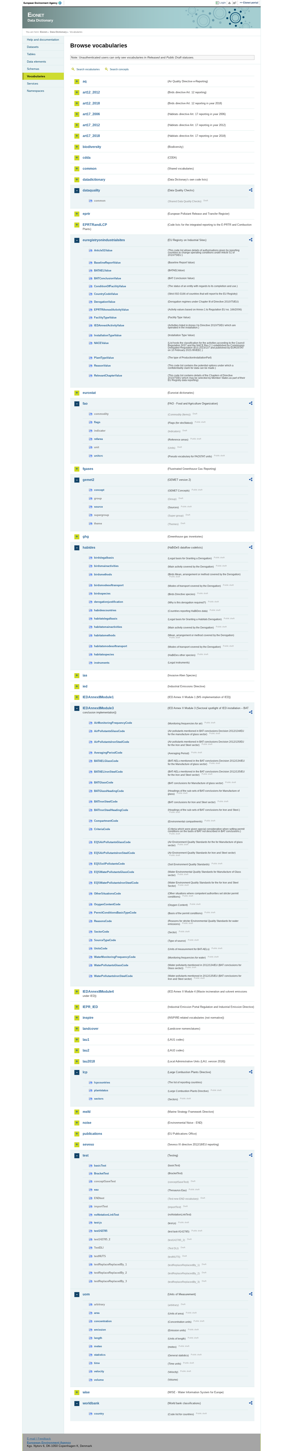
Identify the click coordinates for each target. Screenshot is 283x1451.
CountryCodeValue (106, 293)
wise (86, 1392)
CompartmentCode (106, 820)
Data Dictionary (58, 32)
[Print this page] (230, 3)
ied (85, 686)
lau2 (86, 1050)
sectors (98, 1098)
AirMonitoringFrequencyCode (113, 722)
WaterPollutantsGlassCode (111, 965)
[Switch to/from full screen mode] (235, 3)
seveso (88, 1144)
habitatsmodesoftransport (110, 646)
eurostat (89, 393)
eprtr (86, 213)
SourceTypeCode (105, 940)
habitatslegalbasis (105, 618)
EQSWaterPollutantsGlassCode (114, 872)
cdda (87, 157)
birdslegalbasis (104, 557)
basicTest (100, 1165)
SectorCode (101, 931)
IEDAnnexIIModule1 (98, 697)
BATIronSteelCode (105, 801)
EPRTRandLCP (95, 224)
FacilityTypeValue (105, 317)
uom (86, 1294)
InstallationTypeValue (107, 335)
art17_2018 (91, 136)
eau (96, 1189)
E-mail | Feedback (39, 1438)
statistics (99, 1354)
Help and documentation (43, 39)
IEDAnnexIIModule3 (98, 708)
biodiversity (92, 147)
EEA (44, 3)
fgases (88, 469)
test (85, 1155)
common (90, 168)
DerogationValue (104, 301)
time (97, 1363)
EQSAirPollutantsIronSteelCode (114, 852)
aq (85, 81)
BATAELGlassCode (106, 760)
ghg (86, 536)
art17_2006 (91, 114)
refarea (98, 439)
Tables (31, 54)
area (96, 1312)
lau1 (86, 1039)
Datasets (33, 46)
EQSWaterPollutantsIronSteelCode (116, 882)
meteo (98, 1346)
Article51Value (103, 250)
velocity (99, 1371)
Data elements (36, 61)
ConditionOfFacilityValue (110, 286)
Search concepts (119, 69)
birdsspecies (102, 593)
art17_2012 (91, 125)
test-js (98, 1222)
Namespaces (35, 90)
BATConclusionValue (107, 278)
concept (99, 489)
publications (92, 1133)
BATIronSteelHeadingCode (111, 810)
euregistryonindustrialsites (104, 240)
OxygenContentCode (107, 904)
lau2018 (89, 1061)
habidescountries (105, 610)
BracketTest (101, 1173)
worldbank (91, 1403)
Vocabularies (36, 76)
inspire (88, 1017)
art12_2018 (91, 103)
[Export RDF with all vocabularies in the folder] (250, 190)
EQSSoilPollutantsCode (109, 863)
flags (97, 422)
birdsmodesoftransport (108, 585)
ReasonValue (102, 365)
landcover (90, 1028)
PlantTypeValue (104, 357)
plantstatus (101, 1090)
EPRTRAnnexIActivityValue (111, 309)
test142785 (100, 1230)
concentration (103, 1321)
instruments (101, 662)
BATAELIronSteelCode (108, 771)
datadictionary (94, 179)
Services (32, 83)
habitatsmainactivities (108, 626)
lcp (85, 1072)
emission (100, 1329)
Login (222, 2)
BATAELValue (102, 270)
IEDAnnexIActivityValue (109, 325)
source (98, 506)
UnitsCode (100, 948)
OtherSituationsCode (107, 893)
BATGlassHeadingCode (109, 791)
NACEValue (101, 343)
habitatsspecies (104, 654)
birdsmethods (103, 574)
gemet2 (88, 480)
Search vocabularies (88, 69)
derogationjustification (108, 601)
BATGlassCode (103, 782)
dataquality (91, 190)
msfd (87, 1111)
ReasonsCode (103, 921)
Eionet (43, 32)
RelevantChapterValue (108, 375)
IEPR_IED (90, 1007)
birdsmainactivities (106, 566)
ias (85, 675)
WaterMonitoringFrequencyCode (114, 956)
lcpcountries (102, 1082)
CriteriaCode (102, 829)
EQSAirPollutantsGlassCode (112, 842)
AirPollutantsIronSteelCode (111, 741)
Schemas (33, 68)
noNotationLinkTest (106, 1214)
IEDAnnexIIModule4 (98, 991)
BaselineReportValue (107, 262)
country (99, 1413)
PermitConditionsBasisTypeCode (115, 912)
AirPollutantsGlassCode (109, 731)
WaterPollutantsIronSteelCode (113, 976)
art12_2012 (91, 92)
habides (89, 547)
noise (87, 1122)
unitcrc (98, 455)
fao (85, 403)
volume (99, 1379)
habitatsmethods (104, 635)
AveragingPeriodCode (108, 752)
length (98, 1338)
